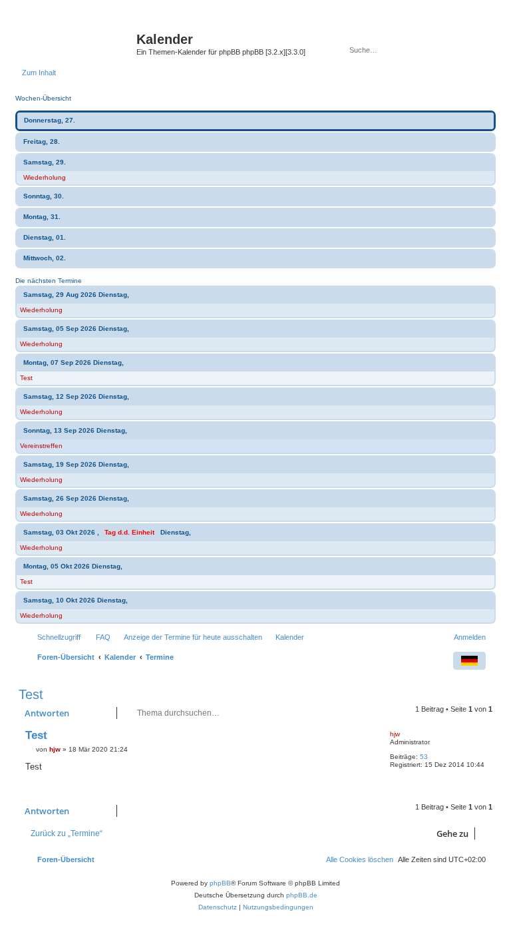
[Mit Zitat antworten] (358, 738)
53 (424, 756)
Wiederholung (44, 177)
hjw (395, 734)
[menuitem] (97, 637)
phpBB (220, 883)
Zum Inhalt (39, 73)
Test (26, 377)
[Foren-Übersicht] (79, 43)
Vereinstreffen (41, 445)
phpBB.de (301, 895)
